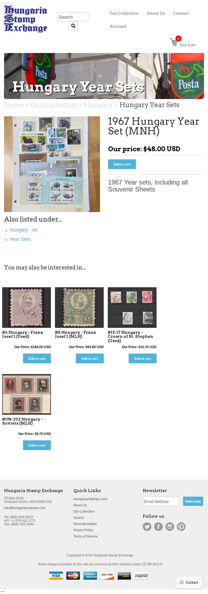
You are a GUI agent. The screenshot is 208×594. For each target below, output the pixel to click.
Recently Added (85, 524)
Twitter (147, 526)
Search (78, 518)
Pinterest (181, 526)
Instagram (169, 526)
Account (118, 26)
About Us (80, 505)
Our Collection (84, 511)
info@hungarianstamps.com (25, 508)
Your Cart (186, 45)
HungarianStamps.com (90, 499)
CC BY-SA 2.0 (152, 564)
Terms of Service (85, 536)
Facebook (158, 526)
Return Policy (83, 530)
